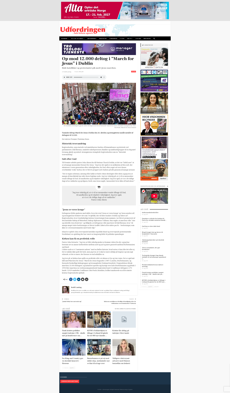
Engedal (130, 389)
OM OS (129, 38)
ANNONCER (103, 38)
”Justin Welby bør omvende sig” (72, 301)
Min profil (147, 38)
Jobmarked (113, 38)
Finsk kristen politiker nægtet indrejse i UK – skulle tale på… (152, 273)
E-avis (122, 38)
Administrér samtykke (69, 381)
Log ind (138, 38)
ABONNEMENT (91, 38)
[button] (154, 39)
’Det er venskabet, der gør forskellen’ (151, 248)
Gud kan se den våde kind (151, 226)
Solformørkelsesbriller (150, 213)
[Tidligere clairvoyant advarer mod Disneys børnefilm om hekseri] (124, 347)
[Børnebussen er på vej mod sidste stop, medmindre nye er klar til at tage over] (99, 347)
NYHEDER (64, 38)
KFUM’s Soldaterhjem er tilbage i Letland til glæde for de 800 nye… (154, 281)
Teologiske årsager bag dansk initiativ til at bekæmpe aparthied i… (154, 257)
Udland (133, 71)
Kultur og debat (77, 38)
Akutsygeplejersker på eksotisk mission (153, 241)
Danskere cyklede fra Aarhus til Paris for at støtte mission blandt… (154, 219)
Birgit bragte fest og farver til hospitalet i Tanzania (152, 233)
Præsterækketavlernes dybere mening (152, 265)
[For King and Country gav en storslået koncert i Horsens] (74, 347)
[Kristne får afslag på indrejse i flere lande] (124, 319)
